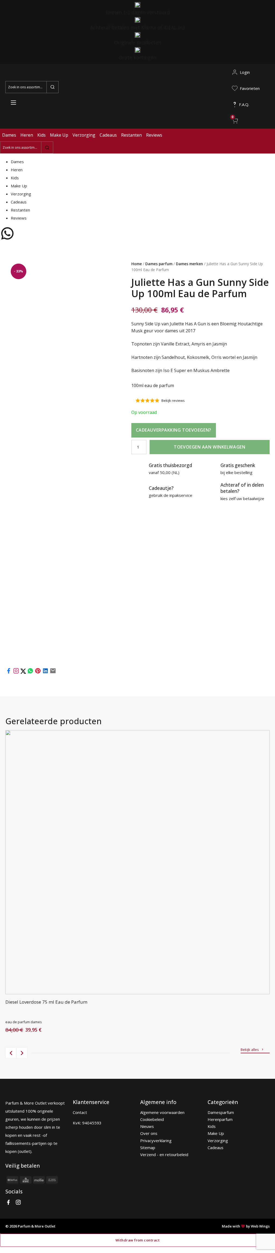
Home (136, 263)
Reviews (154, 135)
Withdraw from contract (137, 1240)
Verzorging (84, 135)
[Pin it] (38, 672)
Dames (9, 135)
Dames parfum (158, 263)
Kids (41, 135)
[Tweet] (23, 672)
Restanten (131, 135)
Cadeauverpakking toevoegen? (173, 430)
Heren (26, 135)
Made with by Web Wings (246, 1226)
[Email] (53, 672)
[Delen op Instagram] (16, 672)
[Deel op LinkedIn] (45, 672)
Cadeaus (108, 135)
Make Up (59, 135)
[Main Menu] (13, 102)
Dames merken (189, 263)
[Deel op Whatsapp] (30, 672)
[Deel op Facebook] (8, 672)
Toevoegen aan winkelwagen (209, 447)
